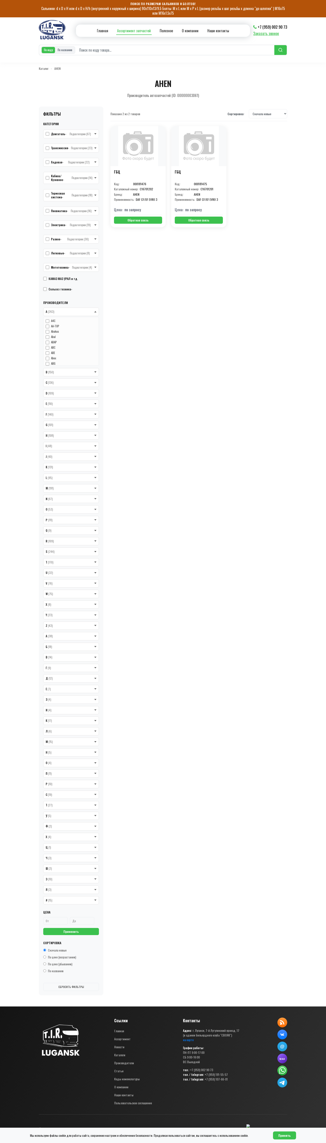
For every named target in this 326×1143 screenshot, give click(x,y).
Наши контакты (218, 30)
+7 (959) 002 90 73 (272, 27)
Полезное (166, 30)
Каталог (43, 68)
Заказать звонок (266, 33)
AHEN (57, 68)
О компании (190, 30)
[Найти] (280, 50)
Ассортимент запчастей (134, 30)
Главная (102, 30)
